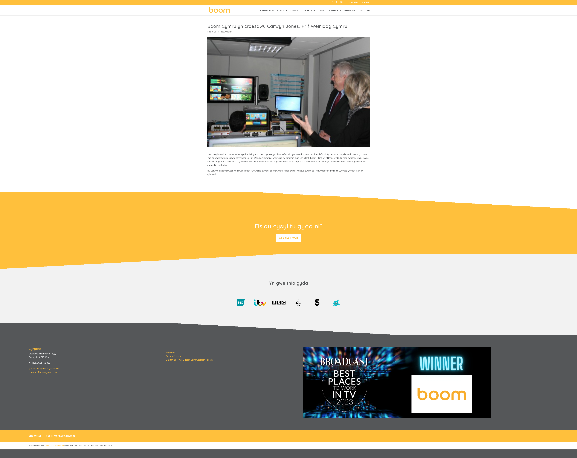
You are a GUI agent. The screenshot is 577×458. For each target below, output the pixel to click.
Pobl (322, 10)
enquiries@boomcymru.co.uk (43, 372)
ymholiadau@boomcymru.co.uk (44, 368)
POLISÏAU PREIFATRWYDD (61, 435)
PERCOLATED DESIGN (55, 445)
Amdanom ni (267, 10)
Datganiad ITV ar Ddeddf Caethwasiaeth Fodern (189, 359)
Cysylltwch (288, 237)
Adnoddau (310, 10)
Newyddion (334, 10)
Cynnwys (282, 10)
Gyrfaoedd (350, 10)
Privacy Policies (173, 356)
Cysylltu (365, 10)
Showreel (295, 10)
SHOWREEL (35, 435)
